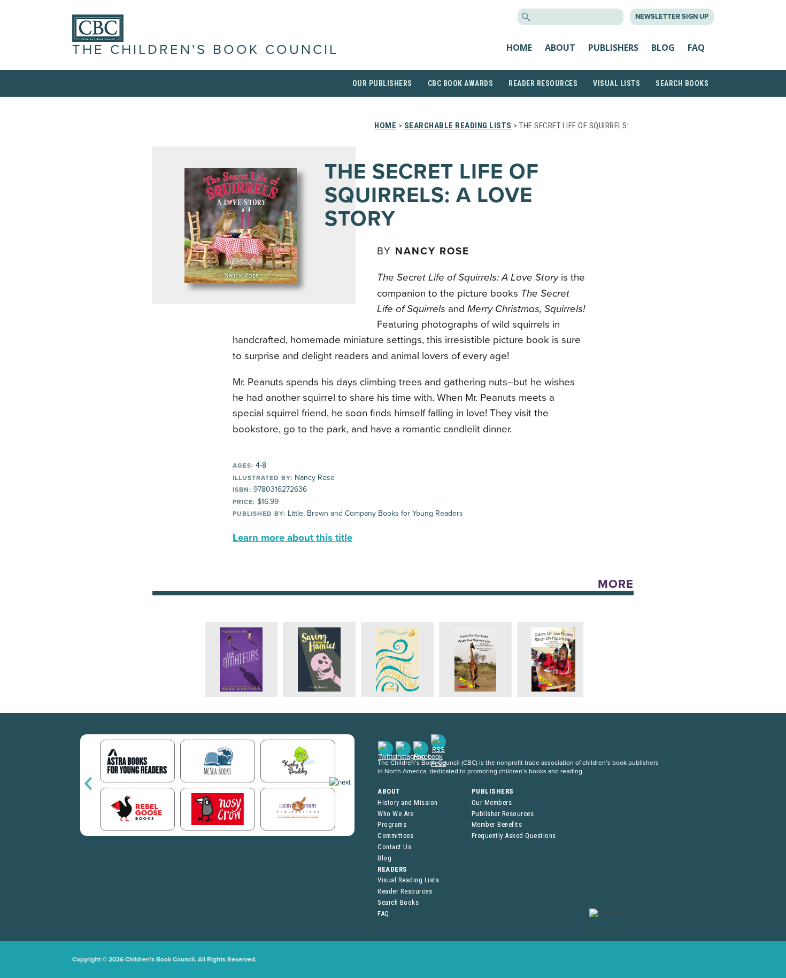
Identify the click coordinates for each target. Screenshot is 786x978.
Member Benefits (497, 824)
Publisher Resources (503, 814)
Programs (391, 824)
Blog (663, 47)
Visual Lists (616, 83)
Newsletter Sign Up (671, 16)
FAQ (696, 47)
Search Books (682, 83)
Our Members (492, 802)
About (560, 47)
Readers (392, 869)
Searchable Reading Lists (458, 125)
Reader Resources (542, 83)
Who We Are (395, 814)
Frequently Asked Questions (514, 836)
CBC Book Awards (461, 83)
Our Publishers (382, 83)
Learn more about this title (292, 538)
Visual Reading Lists (408, 880)
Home (519, 47)
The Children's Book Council (205, 50)
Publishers (613, 47)
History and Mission (407, 802)
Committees (395, 836)
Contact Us (394, 847)
